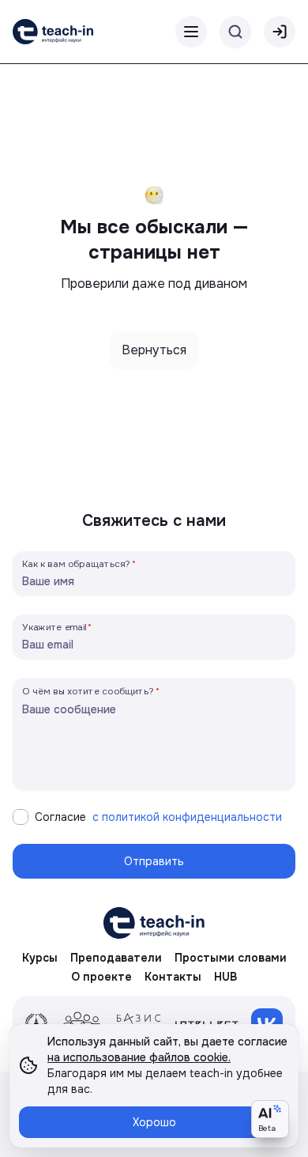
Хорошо (154, 1122)
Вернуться (154, 350)
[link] (53, 31)
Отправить (154, 861)
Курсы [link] (40, 958)
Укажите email (54, 627)
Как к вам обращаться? (76, 563)
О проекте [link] (101, 977)
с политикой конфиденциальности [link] (187, 817)
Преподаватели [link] (116, 958)
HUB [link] (225, 977)
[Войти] (279, 31)
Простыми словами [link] (231, 958)
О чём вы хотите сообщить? (88, 691)
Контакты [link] (173, 977)
